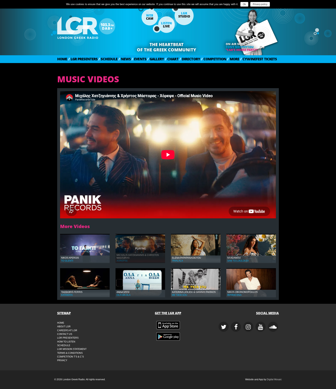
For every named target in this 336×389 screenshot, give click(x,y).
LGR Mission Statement (72, 349)
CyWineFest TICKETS (258, 59)
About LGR (64, 326)
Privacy (62, 360)
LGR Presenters (83, 59)
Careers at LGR (67, 330)
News (124, 59)
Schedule (107, 59)
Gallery (155, 59)
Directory (189, 59)
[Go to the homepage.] (96, 26)
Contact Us (64, 334)
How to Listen (66, 341)
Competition (213, 59)
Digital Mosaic (274, 379)
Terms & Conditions (70, 353)
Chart (171, 59)
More (233, 59)
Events (139, 59)
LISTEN (166, 24)
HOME (62, 59)
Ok (244, 4)
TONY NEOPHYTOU (240, 47)
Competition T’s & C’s (70, 356)
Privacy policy (260, 4)
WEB (149, 17)
